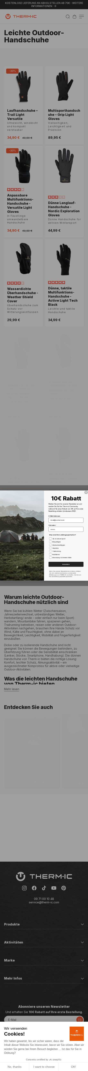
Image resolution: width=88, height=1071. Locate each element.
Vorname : (52, 525)
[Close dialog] (86, 492)
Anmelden (66, 564)
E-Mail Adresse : (55, 516)
